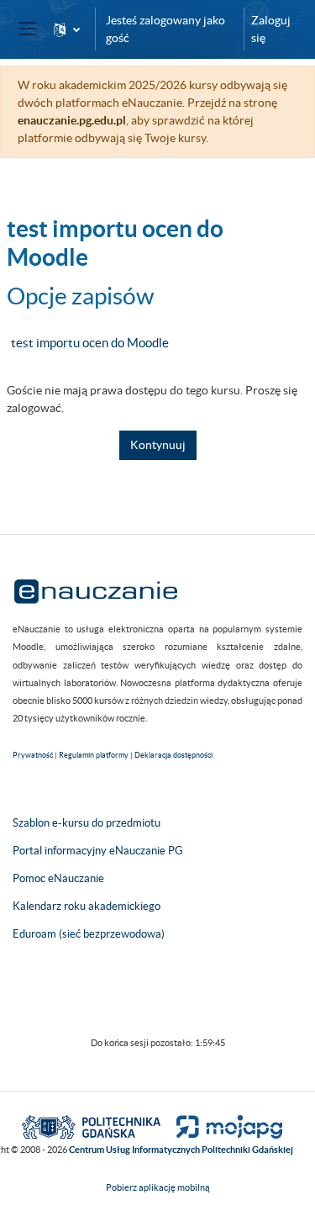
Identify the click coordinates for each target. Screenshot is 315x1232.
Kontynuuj (158, 445)
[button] (67, 29)
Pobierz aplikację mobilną (158, 1187)
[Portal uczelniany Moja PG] (222, 1126)
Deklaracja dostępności (173, 755)
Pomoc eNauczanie (58, 878)
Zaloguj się (271, 29)
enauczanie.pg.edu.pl (72, 120)
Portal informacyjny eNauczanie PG (98, 850)
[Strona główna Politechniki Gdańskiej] (91, 1126)
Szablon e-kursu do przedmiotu (86, 823)
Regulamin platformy (94, 755)
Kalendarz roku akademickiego (86, 906)
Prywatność (33, 755)
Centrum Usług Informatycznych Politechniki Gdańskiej (181, 1150)
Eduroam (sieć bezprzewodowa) (89, 934)
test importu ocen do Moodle (90, 343)
